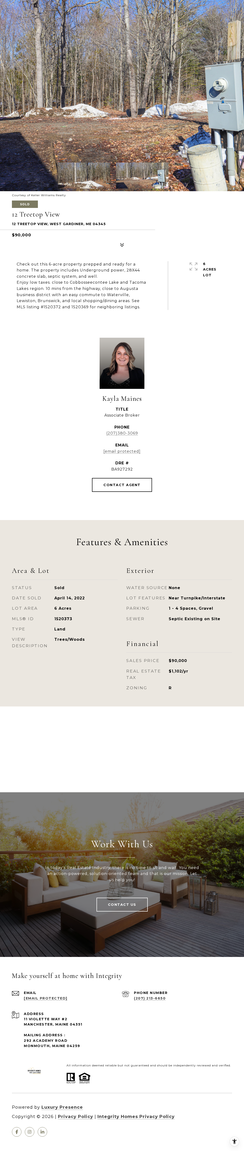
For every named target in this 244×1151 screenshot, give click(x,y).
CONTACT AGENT (122, 485)
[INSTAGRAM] (29, 1132)
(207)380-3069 (122, 433)
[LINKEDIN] (42, 1132)
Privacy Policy (75, 1116)
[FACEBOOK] (16, 1132)
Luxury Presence (62, 1107)
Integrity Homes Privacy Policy (136, 1116)
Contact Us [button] (122, 904)
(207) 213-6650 (150, 998)
